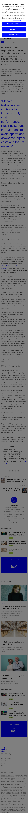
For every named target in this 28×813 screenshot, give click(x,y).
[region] (14, 19)
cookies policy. (17, 20)
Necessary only (14, 29)
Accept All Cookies (14, 34)
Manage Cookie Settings (14, 23)
